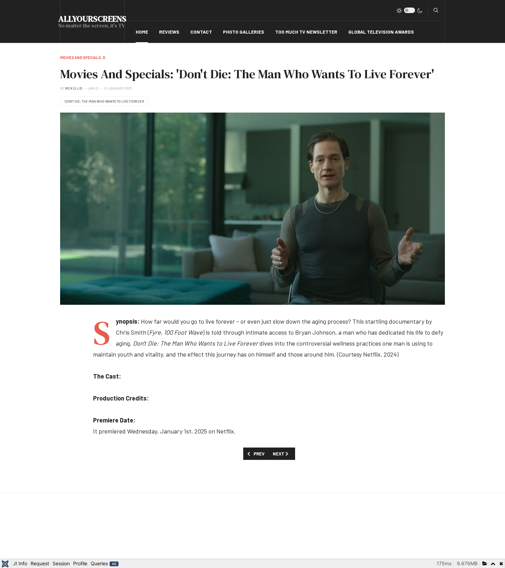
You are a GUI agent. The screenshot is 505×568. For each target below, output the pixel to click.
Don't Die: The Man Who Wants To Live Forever (104, 101)
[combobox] (436, 10)
